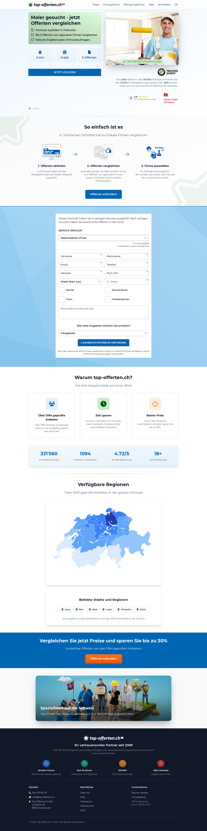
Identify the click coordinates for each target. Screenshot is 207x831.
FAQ (82, 797)
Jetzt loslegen (65, 72)
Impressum (86, 801)
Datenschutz (87, 806)
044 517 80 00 (39, 792)
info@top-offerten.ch (43, 797)
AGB (82, 810)
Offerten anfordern (103, 194)
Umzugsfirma (111, 4)
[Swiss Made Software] (170, 98)
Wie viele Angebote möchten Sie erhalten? (103, 325)
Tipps (96, 4)
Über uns (85, 792)
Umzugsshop (139, 797)
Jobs (151, 4)
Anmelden (164, 4)
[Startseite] (29, 108)
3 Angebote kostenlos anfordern (103, 342)
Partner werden (140, 792)
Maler (37, 108)
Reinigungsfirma (134, 4)
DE (176, 4)
